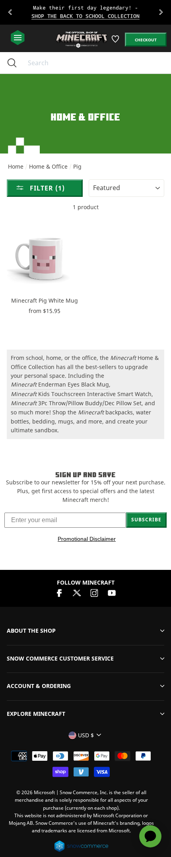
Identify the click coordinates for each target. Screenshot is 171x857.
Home (15, 166)
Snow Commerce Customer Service (60, 658)
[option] (85, 12)
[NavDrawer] (18, 38)
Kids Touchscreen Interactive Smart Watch (81, 394)
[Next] (161, 12)
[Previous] (10, 12)
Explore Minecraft (36, 713)
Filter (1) (46, 188)
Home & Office (48, 166)
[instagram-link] (94, 592)
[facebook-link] (59, 592)
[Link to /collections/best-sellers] (86, 12)
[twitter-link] (77, 592)
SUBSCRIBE (146, 519)
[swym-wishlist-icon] (116, 42)
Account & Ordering (39, 686)
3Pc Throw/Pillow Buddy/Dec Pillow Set (76, 403)
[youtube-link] (112, 592)
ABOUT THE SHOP (31, 630)
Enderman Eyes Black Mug (60, 384)
